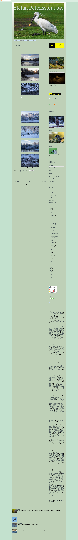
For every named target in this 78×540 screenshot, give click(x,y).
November (51, 414)
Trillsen (62, 476)
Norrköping (61, 413)
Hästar (59, 376)
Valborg (56, 486)
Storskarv (61, 457)
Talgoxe (58, 469)
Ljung (56, 398)
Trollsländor (56, 477)
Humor (55, 372)
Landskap (62, 396)
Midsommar (62, 403)
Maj (63, 400)
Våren (60, 492)
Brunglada (61, 334)
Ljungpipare (60, 398)
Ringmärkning (61, 430)
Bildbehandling (60, 326)
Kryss (54, 391)
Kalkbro (56, 384)
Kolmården (52, 389)
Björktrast (61, 328)
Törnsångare (56, 481)
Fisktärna (52, 348)
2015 (51, 267)
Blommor (50, 330)
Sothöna (61, 451)
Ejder (62, 343)
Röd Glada (56, 433)
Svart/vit (58, 462)
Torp (51, 474)
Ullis (50, 482)
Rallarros (50, 428)
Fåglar (57, 354)
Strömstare (62, 459)
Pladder (59, 425)
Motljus (50, 408)
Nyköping (50, 161)
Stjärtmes (52, 230)
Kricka (50, 391)
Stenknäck (62, 455)
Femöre (60, 346)
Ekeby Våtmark (54, 344)
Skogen (60, 442)
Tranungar (54, 475)
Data (63, 337)
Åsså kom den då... (54, 237)
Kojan (63, 388)
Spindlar (61, 453)
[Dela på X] (31, 170)
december (52, 215)
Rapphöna (54, 428)
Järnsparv (57, 383)
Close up (56, 337)
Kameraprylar (51, 385)
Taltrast (50, 470)
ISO (56, 380)
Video (51, 489)
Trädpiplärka (56, 479)
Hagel (61, 367)
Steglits (50, 455)
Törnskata (50, 481)
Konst (50, 390)
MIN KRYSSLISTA (52, 167)
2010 (51, 274)
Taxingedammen (52, 471)
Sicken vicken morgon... (55, 233)
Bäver (53, 337)
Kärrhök (52, 396)
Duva (51, 343)
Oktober (51, 420)
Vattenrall (58, 488)
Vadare (60, 485)
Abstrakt (56, 317)
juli (51, 248)
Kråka (58, 391)
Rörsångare (50, 437)
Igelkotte (62, 378)
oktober (52, 243)
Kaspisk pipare (51, 386)
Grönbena (60, 362)
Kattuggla (62, 386)
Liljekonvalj (57, 397)
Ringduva (56, 430)
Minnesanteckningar (52, 406)
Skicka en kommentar (18, 176)
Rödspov (50, 435)
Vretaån (50, 492)
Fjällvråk (63, 349)
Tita (58, 472)
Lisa (53, 398)
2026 (51, 208)
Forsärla (61, 352)
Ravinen (55, 429)
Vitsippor (53, 491)
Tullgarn (50, 480)
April (63, 320)
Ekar (49, 344)
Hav (62, 368)
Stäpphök (55, 460)
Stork (51, 457)
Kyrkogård (56, 395)
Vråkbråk (54, 492)
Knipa (63, 387)
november (52, 242)
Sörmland (50, 469)
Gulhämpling (54, 364)
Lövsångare (53, 400)
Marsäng (50, 403)
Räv (51, 433)
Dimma (55, 339)
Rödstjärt (54, 435)
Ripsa (55, 431)
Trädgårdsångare (55, 478)
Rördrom (56, 436)
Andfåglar (20, 171)
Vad (55, 485)
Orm (57, 420)
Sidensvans (54, 440)
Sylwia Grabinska (51, 203)
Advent (62, 317)
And (53, 320)
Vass (49, 488)
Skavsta (50, 442)
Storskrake (50, 458)
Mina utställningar (22, 40)
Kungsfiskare (54, 392)
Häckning (53, 375)
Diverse (62, 339)
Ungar (54, 482)
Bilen (50, 328)
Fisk (53, 347)
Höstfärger (56, 378)
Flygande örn (51, 352)
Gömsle (50, 367)
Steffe (62, 454)
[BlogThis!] (30, 170)
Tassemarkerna (58, 470)
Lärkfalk (58, 399)
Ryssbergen (57, 432)
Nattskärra (51, 411)
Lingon (62, 397)
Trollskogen (50, 477)
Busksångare (52, 336)
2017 (51, 264)
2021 (51, 258)
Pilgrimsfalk (55, 425)
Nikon (57, 413)
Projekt (62, 426)
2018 (50, 313)
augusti (52, 246)
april (51, 252)
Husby (53, 374)
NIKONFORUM (51, 181)
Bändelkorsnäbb (60, 336)
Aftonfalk (50, 318)
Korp (57, 390)
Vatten (53, 488)
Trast (58, 475)
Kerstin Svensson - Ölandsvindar (54, 195)
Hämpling (62, 375)
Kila (56, 387)
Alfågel (58, 318)
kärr (49, 396)
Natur (55, 411)
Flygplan (57, 352)
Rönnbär (50, 436)
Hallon (51, 368)
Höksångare (53, 377)
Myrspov (63, 408)
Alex (54, 318)
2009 (49, 311)
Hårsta (49, 375)
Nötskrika (51, 419)
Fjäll (62, 348)
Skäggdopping (51, 445)
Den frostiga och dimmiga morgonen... (55, 218)
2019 (51, 261)
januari (52, 256)
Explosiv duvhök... (54, 224)
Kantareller (62, 385)
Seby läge (50, 439)
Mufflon (53, 408)
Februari (54, 346)
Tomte (60, 473)
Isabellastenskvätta (60, 379)
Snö (49, 450)
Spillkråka (50, 453)
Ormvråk (51, 421)
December (24, 171)
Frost (57, 353)
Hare (58, 368)
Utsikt (62, 484)
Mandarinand (54, 402)
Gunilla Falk (51, 190)
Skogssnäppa (57, 443)
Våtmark (50, 493)
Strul (57, 459)
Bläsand (51, 332)
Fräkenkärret (62, 353)
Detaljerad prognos (52, 162)
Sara (62, 437)
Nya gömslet (59, 414)
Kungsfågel (61, 392)
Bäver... (52, 216)
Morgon (50, 407)
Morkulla (54, 407)
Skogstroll (62, 443)
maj (51, 251)
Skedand (55, 442)
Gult (51, 365)
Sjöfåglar (56, 441)
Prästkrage (57, 427)
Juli (60, 381)
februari (52, 255)
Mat (58, 403)
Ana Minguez (51, 187)
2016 (51, 265)
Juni (50, 383)
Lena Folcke (51, 197)
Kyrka (52, 395)
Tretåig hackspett (57, 476)
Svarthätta (61, 463)
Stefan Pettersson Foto (39, 8)
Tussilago (54, 480)
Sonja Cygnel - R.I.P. (52, 202)
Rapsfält (62, 428)
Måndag (56, 409)
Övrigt (51, 501)
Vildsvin (62, 489)
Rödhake (55, 434)
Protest (50, 427)
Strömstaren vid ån (54, 221)
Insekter (50, 379)
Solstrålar (31, 171)
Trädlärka (50, 479)
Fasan (50, 346)
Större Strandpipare (61, 460)
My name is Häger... (20, 517)
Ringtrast (50, 431)
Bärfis (49, 337)
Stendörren (54, 455)
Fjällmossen (50, 349)
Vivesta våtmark (59, 491)
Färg (62, 354)
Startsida (16, 40)
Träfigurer (61, 479)
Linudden (50, 398)
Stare (49, 454)
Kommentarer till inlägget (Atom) (33, 184)
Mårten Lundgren (51, 200)
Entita (62, 345)
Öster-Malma (62, 500)
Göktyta (61, 366)
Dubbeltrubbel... (53, 240)
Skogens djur (51, 443)
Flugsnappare (60, 351)
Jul (56, 381)
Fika (49, 347)
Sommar (56, 451)
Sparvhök (50, 452)
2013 (51, 270)
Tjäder (62, 472)
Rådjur (63, 432)
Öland (50, 500)
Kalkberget (50, 384)
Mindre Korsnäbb (61, 404)
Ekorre (50, 345)
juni (51, 249)
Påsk (62, 427)
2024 (51, 211)
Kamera (61, 384)
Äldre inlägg (44, 181)
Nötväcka (61, 419)
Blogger (43, 537)
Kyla (49, 395)
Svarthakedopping (52, 463)
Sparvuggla (56, 452)
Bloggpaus (61, 329)
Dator (51, 338)
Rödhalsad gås (60, 434)
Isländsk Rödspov (51, 380)
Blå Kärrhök (56, 330)
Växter (50, 494)
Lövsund (62, 399)
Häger (57, 375)
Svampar (55, 461)
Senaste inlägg (16, 181)
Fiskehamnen (57, 347)
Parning (58, 424)
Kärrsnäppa (57, 396)
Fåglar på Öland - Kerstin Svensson (55, 189)
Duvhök (52, 234)
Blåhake (53, 331)
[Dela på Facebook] (32, 170)
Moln (62, 406)
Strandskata (61, 458)
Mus (56, 408)
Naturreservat (52, 413)
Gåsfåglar (60, 365)
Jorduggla (52, 381)
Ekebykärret (61, 344)
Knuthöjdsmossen (53, 388)
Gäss (55, 366)
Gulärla (55, 365)
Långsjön (51, 399)
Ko (59, 388)
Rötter (55, 437)
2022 (17, 171)
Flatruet (59, 350)
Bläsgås (55, 332)
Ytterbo (62, 494)
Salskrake (58, 437)
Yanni (53, 494)
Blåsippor (62, 331)
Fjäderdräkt (57, 348)
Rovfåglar (60, 431)
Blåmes (58, 331)
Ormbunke (61, 420)
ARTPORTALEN (51, 178)
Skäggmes (57, 445)
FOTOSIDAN (51, 179)
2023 (51, 212)
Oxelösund (52, 424)
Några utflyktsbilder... (54, 236)
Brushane (53, 335)
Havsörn (51, 369)
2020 (51, 260)
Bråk (57, 335)
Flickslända (62, 350)
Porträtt (50, 426)
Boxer (62, 332)
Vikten (58, 489)
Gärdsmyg (50, 366)
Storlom (55, 457)
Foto (49, 353)
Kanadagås (57, 385)
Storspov (55, 458)
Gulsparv (62, 364)
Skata (61, 441)
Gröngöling (55, 363)
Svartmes (50, 464)
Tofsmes (50, 473)
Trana (50, 475)
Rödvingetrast (60, 435)
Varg (54, 487)
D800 (61, 337)
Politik (62, 425)
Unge (59, 482)
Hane (54, 368)
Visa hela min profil (52, 111)
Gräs (56, 361)
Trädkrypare (61, 478)
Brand (50, 333)
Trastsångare (62, 475)
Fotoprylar (53, 353)
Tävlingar (62, 480)
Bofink (59, 332)
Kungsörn (51, 393)
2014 (51, 268)
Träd (50, 478)
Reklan (62, 429)
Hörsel (62, 377)
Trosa (62, 477)
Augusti (62, 321)
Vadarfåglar (50, 486)
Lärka (55, 399)
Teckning (58, 471)
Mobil (58, 406)
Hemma (27, 171)
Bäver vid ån (53, 220)
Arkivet (53, 321)
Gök (58, 366)
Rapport (58, 428)
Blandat (50, 329)
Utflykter (55, 484)
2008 (51, 277)
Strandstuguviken (51, 459)
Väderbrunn (55, 493)
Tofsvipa (55, 473)
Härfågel (50, 53)
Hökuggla (58, 377)
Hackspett (56, 367)
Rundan (50, 432)
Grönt (50, 364)
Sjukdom (51, 441)
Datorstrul (56, 338)
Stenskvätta (52, 456)
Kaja (62, 383)
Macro (59, 400)
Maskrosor (55, 403)
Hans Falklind (51, 194)
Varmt (62, 487)
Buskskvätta (62, 335)
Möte (59, 410)
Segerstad (55, 439)
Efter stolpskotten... (54, 223)
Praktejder (54, 426)
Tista (55, 472)
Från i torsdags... (53, 227)
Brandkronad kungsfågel (56, 333)
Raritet (50, 429)
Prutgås (53, 427)
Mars (59, 402)
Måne (61, 409)
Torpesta (54, 474)
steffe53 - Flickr (51, 170)
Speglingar (61, 452)
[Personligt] (52, 298)
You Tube (57, 494)
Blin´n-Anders (56, 329)
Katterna (57, 386)
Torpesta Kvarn (60, 474)
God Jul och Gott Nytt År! (55, 226)
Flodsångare (52, 351)
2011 (51, 273)
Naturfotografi (62, 412)
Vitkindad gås (58, 490)
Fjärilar (51, 350)
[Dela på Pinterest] (33, 170)
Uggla (62, 481)
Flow (56, 351)
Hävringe (62, 376)
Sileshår (59, 440)
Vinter (35, 171)
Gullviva (58, 364)
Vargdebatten (58, 487)
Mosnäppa (58, 407)
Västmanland (60, 493)
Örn (57, 500)
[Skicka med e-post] (29, 170)
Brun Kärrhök (55, 334)
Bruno (49, 335)
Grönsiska (61, 363)
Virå (54, 490)
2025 (51, 209)
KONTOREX (51, 183)
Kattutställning (52, 387)
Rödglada (50, 434)
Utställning (50, 485)
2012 (51, 271)
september (53, 245)
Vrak (62, 491)
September (61, 439)
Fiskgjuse (62, 347)
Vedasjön (62, 488)
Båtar (56, 336)
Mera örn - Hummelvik (20, 529)
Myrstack (52, 409)
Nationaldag (62, 410)
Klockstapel (59, 387)
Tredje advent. (52, 476)
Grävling (56, 362)
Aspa (57, 321)
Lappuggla (52, 397)
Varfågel (50, 487)
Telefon (62, 471)
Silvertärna (62, 440)
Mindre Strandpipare (53, 405)
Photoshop (62, 424)
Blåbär (60, 330)
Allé (60, 318)
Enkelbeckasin (55, 345)
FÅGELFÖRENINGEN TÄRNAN (54, 176)
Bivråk (54, 328)
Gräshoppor (51, 362)
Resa (49, 430)
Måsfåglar (51, 410)
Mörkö (56, 410)
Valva (61, 486)
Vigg (54, 489)
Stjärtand (58, 456)
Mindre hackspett (53, 404)
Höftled (50, 377)
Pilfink (51, 425)
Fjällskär (59, 349)
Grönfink (50, 363)
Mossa (62, 407)
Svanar (60, 461)
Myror (59, 408)
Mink (61, 405)
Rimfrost (53, 430)
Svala (51, 461)
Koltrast (56, 389)
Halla (63, 367)
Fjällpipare (55, 349)
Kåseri (60, 395)
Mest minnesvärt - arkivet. (31, 40)
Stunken (51, 460)
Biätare (57, 328)
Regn (58, 429)
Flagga (56, 350)
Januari (60, 380)
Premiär (58, 426)
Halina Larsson (51, 192)
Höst (50, 378)
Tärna (58, 480)
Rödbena (61, 433)
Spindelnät (56, 453)
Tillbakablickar (51, 472)
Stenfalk (59, 455)
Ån (36, 171)
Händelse (51, 376)
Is (29, 171)
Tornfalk (63, 473)
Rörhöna (61, 436)
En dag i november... (54, 239)
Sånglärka (62, 465)
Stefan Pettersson (58, 104)
